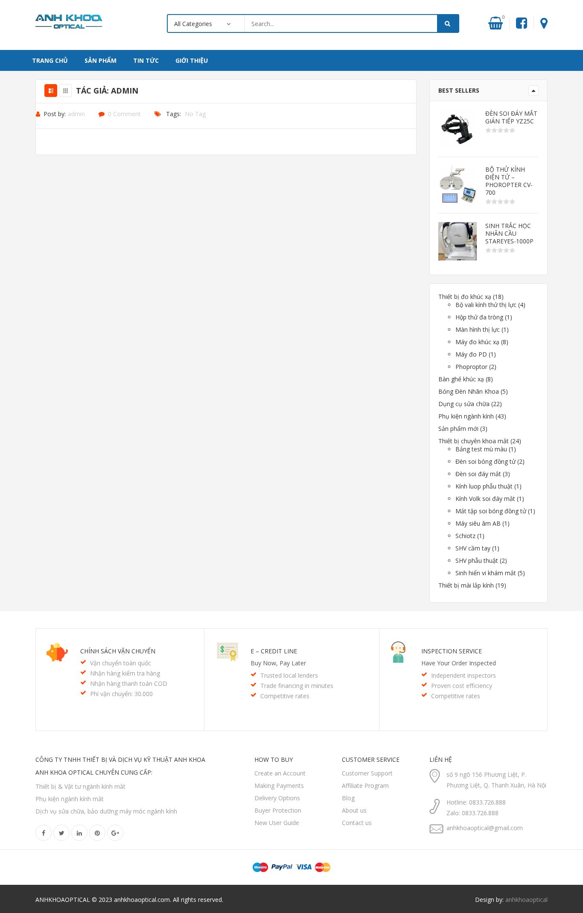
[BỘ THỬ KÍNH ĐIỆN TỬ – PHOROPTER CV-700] (457, 185)
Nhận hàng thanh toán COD (128, 683)
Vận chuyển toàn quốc (120, 663)
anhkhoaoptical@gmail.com (484, 828)
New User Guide (276, 823)
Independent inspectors (463, 675)
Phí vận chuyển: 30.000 (121, 694)
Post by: (55, 114)
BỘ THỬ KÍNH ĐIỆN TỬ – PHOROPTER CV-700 (509, 181)
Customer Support (367, 773)
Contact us (357, 823)
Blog (348, 798)
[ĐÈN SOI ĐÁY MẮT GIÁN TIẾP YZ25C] (457, 129)
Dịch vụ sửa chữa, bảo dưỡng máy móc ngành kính (106, 811)
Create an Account (280, 773)
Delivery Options (277, 798)
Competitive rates (284, 696)
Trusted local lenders (289, 675)
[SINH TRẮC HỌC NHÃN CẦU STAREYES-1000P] (457, 241)
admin (76, 114)
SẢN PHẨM (101, 60)
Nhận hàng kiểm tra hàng (125, 673)
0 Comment (124, 114)
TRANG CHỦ (50, 60)
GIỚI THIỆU (191, 60)
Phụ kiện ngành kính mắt (69, 799)
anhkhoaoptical (526, 899)
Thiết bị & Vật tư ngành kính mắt (80, 786)
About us (354, 810)
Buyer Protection (277, 810)
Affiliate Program (365, 785)
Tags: (173, 114)
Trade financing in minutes (296, 686)
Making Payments (279, 785)
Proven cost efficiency (461, 686)
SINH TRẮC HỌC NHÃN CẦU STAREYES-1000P (509, 233)
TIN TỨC (146, 60)
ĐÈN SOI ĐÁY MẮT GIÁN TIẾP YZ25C (511, 117)
